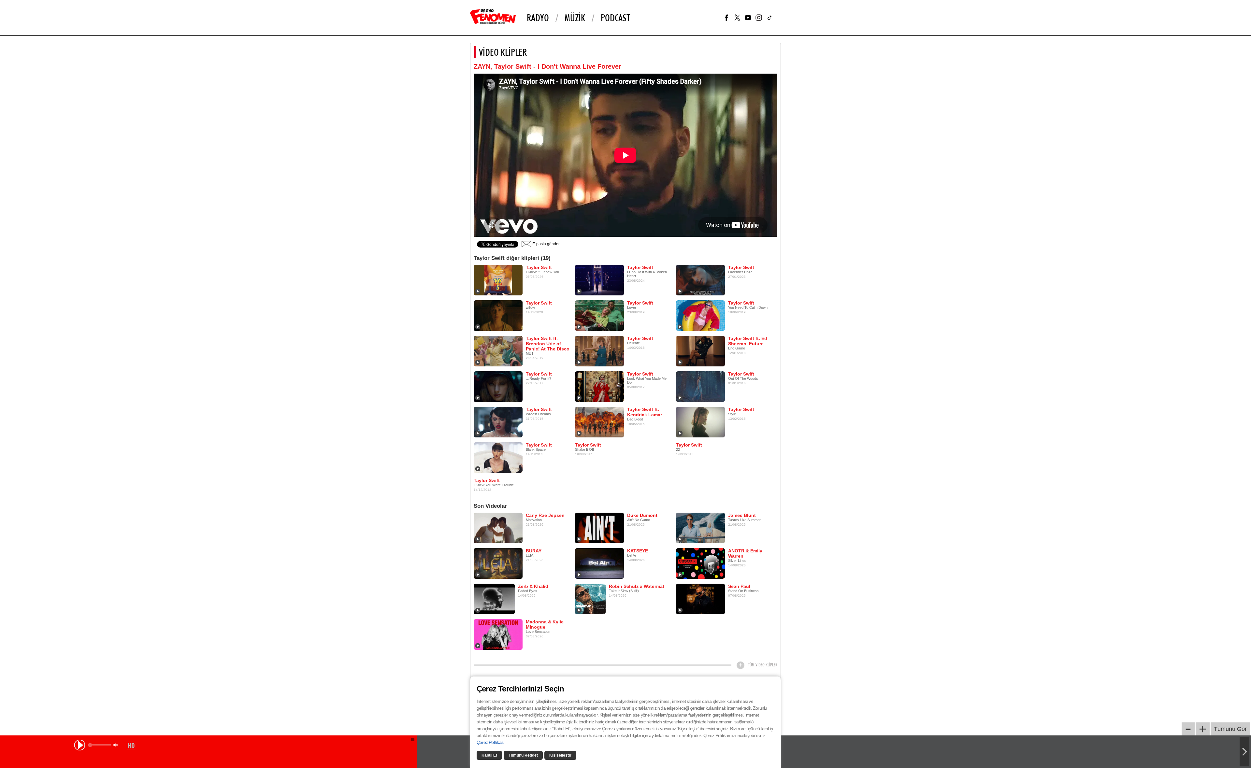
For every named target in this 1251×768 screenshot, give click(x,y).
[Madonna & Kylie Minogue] (498, 634)
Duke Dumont (642, 515)
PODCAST (615, 17)
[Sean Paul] (700, 598)
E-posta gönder (545, 244)
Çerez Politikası (490, 742)
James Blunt (742, 515)
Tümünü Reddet (523, 755)
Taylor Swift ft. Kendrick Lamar (644, 412)
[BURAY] (498, 563)
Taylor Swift (539, 267)
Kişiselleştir (560, 755)
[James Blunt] (700, 527)
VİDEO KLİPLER (503, 52)
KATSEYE (637, 550)
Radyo (538, 17)
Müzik (575, 17)
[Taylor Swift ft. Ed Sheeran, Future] (700, 350)
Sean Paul (739, 586)
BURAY (533, 550)
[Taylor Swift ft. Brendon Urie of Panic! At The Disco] (498, 350)
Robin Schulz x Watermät (636, 586)
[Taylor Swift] (498, 279)
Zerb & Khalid (533, 586)
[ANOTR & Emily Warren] (700, 563)
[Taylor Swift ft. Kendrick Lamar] (599, 422)
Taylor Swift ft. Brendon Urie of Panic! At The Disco (547, 343)
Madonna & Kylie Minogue (545, 624)
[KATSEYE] (599, 563)
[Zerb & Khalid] (494, 598)
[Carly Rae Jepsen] (498, 527)
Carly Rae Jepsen (545, 515)
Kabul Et (489, 755)
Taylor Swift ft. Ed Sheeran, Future (747, 341)
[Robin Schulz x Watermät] (590, 598)
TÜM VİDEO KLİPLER (762, 664)
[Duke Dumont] (599, 527)
